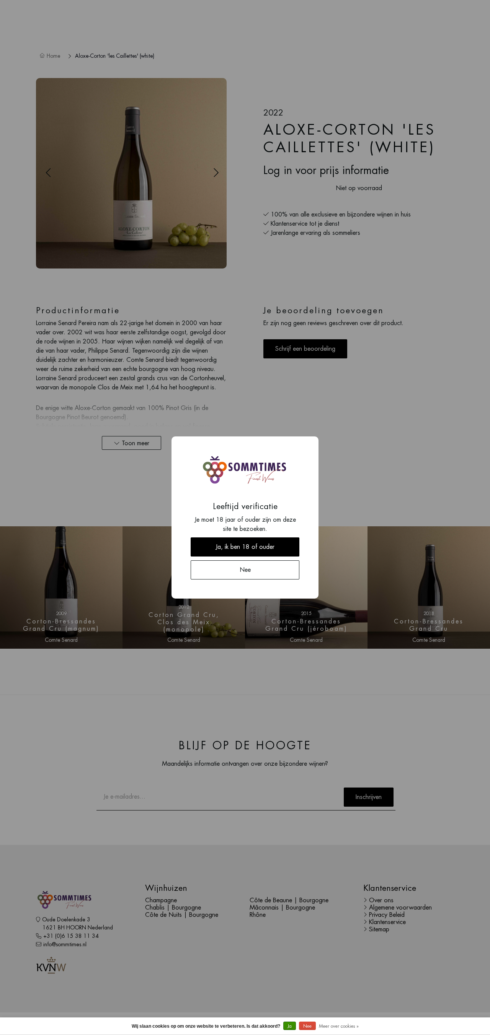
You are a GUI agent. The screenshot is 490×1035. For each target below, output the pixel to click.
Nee (307, 1026)
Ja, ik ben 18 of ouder (245, 547)
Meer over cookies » (339, 1026)
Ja (289, 1026)
